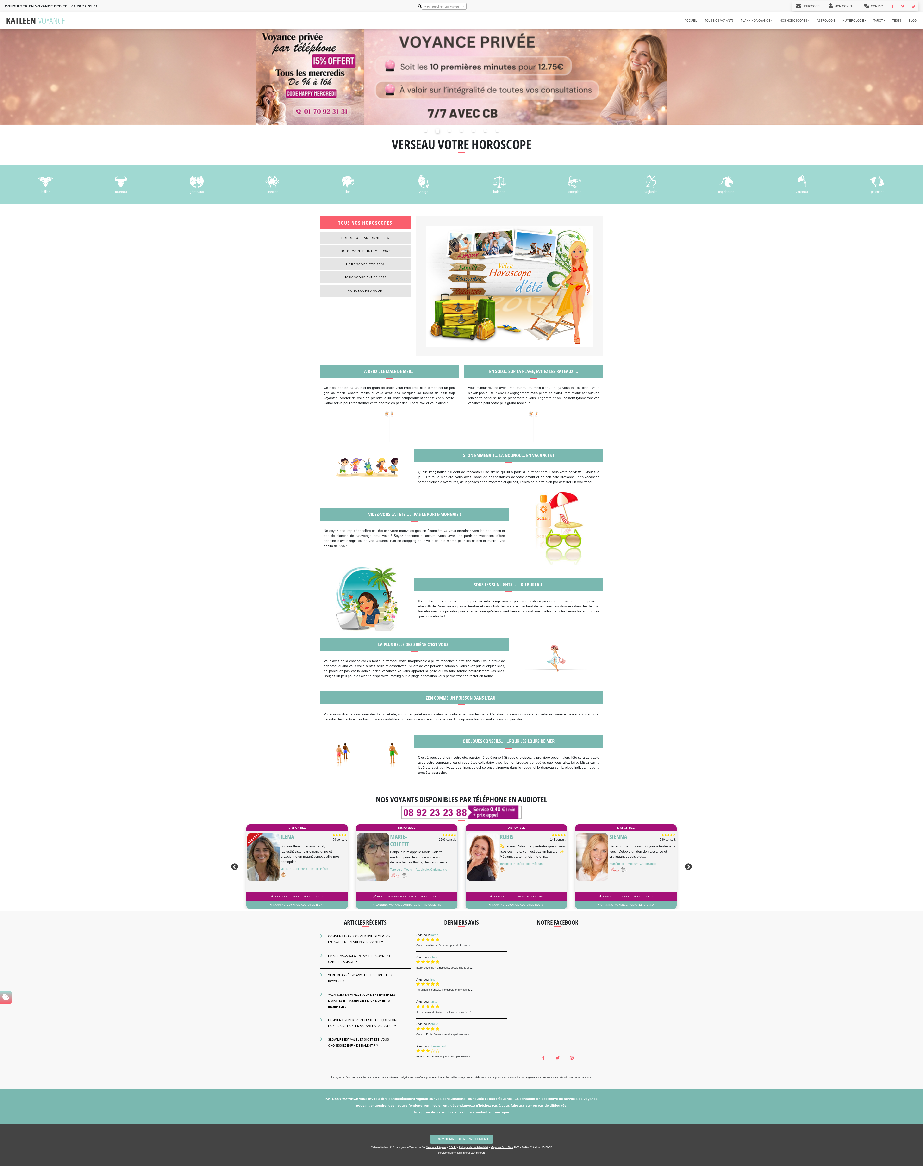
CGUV (452, 1147)
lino (432, 979)
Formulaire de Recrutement (461, 1139)
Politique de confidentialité (473, 1147)
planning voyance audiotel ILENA (626, 904)
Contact (877, 6)
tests (896, 20)
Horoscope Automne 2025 (365, 237)
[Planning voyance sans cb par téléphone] (461, 76)
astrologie (826, 20)
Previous (234, 866)
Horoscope (811, 6)
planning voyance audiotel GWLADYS (517, 904)
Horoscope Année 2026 (365, 277)
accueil (691, 20)
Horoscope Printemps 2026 (365, 251)
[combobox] (444, 6)
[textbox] (444, 6)
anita (433, 1001)
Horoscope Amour (365, 290)
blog (913, 20)
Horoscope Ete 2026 (365, 264)
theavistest (438, 1046)
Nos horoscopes (793, 20)
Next (689, 866)
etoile (434, 957)
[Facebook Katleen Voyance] (893, 6)
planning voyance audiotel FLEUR (407, 904)
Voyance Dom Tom (502, 1147)
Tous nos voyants (719, 20)
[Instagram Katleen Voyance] (913, 6)
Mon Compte (844, 6)
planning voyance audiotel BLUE (298, 904)
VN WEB (547, 1147)
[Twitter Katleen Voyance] (903, 6)
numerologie (853, 20)
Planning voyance (755, 20)
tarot (878, 20)
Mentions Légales (436, 1147)
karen (434, 935)
